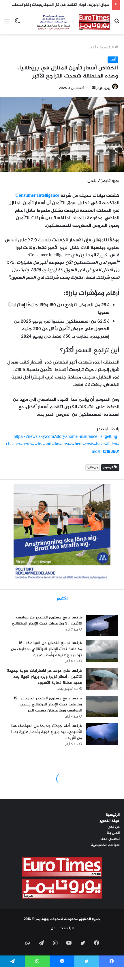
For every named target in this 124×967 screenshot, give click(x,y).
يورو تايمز (103, 88)
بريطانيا (92, 467)
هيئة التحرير (110, 821)
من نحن (114, 827)
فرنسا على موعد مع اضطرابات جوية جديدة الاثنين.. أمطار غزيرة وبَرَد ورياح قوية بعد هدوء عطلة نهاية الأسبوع (44, 676)
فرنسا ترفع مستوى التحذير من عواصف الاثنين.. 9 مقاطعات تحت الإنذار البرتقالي (47, 620)
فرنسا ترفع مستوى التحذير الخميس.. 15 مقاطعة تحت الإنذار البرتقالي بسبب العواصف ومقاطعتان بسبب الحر (48, 704)
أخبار (92, 47)
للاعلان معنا (110, 839)
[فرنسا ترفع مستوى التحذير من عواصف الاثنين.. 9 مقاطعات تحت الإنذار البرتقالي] (102, 625)
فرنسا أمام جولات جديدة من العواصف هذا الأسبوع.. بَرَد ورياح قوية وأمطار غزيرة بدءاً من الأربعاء (46, 732)
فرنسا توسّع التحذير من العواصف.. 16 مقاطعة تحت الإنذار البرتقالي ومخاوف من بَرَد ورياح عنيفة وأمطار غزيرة (46, 649)
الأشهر (62, 599)
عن (53, 928)
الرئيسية (106, 47)
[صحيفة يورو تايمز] (67, 22)
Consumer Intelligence (37, 196)
